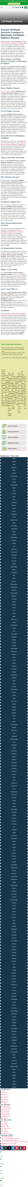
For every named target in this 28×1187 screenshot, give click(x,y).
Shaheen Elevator (5, 91)
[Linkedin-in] (17, 7)
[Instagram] (18, 7)
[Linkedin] (13, 1148)
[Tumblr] (20, 7)
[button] (26, 7)
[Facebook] (2, 1148)
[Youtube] (22, 7)
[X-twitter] (15, 7)
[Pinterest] (24, 1148)
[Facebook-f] (13, 7)
